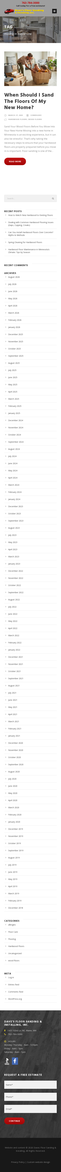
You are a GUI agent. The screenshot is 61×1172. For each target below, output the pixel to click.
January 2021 (14, 735)
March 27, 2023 (15, 115)
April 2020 (12, 800)
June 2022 (12, 614)
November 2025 (15, 341)
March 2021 (13, 721)
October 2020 (14, 757)
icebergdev (36, 115)
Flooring (12, 939)
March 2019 (13, 893)
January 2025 (14, 413)
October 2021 (14, 671)
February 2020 (14, 814)
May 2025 (12, 384)
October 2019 (14, 843)
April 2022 (12, 628)
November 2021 (15, 664)
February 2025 (14, 406)
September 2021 (15, 678)
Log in (11, 977)
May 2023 (12, 542)
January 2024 (14, 499)
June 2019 (12, 872)
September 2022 (15, 592)
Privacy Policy (18, 1162)
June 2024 (12, 463)
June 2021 (12, 700)
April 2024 (12, 477)
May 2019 (12, 879)
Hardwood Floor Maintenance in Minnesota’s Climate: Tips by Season (29, 251)
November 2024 (15, 427)
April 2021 (12, 714)
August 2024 (14, 449)
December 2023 (15, 506)
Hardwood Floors (17, 119)
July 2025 (12, 370)
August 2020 (14, 771)
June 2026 (12, 291)
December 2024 (15, 420)
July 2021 (12, 692)
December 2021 (15, 657)
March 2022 (13, 635)
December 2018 (15, 907)
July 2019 (12, 864)
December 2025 (15, 334)
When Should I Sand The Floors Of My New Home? (29, 101)
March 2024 (13, 485)
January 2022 (14, 649)
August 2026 (14, 277)
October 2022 (14, 585)
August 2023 (14, 528)
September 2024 (15, 442)
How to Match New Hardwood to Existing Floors (30, 215)
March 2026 (13, 312)
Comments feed (15, 991)
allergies (12, 924)
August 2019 (14, 857)
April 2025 (12, 391)
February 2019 (14, 900)
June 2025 (12, 377)
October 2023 (14, 513)
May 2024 (12, 470)
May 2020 (12, 793)
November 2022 (15, 578)
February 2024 (14, 492)
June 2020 (12, 786)
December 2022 (15, 571)
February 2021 (14, 728)
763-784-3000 (30, 2)
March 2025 (13, 399)
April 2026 (12, 305)
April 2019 (12, 886)
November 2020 (15, 750)
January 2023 (14, 563)
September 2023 (15, 520)
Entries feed (13, 984)
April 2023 (12, 549)
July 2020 (12, 778)
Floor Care (13, 932)
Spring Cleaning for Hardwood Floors (25, 242)
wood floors (35, 119)
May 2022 (12, 621)
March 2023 (13, 556)
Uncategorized (15, 953)
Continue (14, 1121)
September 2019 (15, 850)
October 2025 (14, 348)
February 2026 (14, 320)
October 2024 (14, 434)
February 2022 (14, 642)
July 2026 (12, 284)
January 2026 (14, 327)
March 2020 (13, 807)
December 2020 (15, 743)
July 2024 (12, 456)
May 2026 (12, 298)
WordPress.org (15, 999)
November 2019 (15, 836)
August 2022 (14, 599)
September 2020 (15, 764)
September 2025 (15, 355)
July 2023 (12, 535)
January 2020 (14, 821)
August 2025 (14, 363)
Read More (15, 161)
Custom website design (38, 1162)
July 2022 (12, 606)
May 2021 (12, 707)
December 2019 (15, 829)
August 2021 (14, 685)
